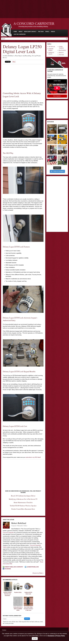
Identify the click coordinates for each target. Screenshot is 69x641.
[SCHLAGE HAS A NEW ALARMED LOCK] (18, 605)
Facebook (8, 568)
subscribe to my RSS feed (33, 457)
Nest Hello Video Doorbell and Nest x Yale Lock (28, 609)
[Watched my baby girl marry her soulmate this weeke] (62, 149)
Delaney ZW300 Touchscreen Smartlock (8, 594)
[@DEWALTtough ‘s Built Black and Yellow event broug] (62, 139)
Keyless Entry (18, 592)
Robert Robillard (9, 56)
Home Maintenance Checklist (23, 502)
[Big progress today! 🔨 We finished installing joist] (52, 139)
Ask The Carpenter (20, 34)
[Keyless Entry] (18, 590)
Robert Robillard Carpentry (14, 567)
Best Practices (62, 50)
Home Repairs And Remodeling (23, 56)
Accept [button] (35, 638)
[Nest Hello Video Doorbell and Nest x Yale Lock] (28, 605)
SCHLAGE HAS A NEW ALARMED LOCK (17, 609)
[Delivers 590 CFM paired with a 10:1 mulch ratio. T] (62, 160)
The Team (40, 31)
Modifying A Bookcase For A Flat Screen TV (23, 499)
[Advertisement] (34, 5)
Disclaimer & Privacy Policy (56, 635)
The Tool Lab (51, 46)
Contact (4, 630)
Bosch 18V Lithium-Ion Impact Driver (23, 496)
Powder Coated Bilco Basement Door (23, 509)
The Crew (61, 54)
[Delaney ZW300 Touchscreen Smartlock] (7, 590)
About (20, 31)
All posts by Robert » (38, 573)
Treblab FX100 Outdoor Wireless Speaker (23, 506)
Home (15, 31)
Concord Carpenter (8, 532)
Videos (53, 31)
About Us (61, 52)
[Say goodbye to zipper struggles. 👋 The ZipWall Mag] (52, 149)
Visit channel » (57, 96)
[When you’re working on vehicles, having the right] (62, 129)
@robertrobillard (33, 567)
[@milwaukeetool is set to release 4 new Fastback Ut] (52, 160)
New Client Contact (30, 31)
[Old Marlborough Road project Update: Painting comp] (52, 129)
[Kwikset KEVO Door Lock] (28, 590)
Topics (47, 31)
